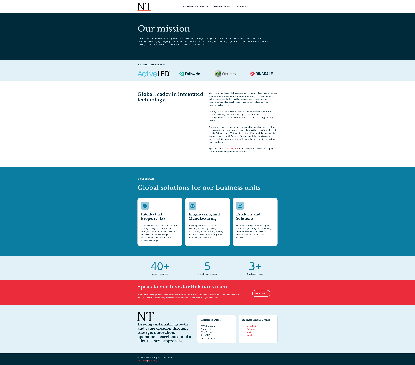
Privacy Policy (142, 361)
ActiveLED (251, 326)
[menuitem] (194, 6)
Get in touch (261, 293)
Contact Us (242, 6)
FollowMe (251, 329)
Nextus (250, 332)
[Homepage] (144, 7)
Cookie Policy (152, 361)
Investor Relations (221, 6)
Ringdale (251, 335)
